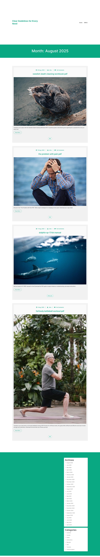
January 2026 (70, 477)
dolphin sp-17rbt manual (50, 232)
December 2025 (70, 479)
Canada (68, 535)
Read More (17, 132)
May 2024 (69, 522)
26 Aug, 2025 (41, 70)
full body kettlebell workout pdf (50, 311)
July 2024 (69, 517)
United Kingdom (70, 549)
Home (80, 22)
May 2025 (69, 496)
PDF (50, 138)
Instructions (69, 540)
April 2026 (69, 470)
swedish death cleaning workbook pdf (50, 74)
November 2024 (70, 508)
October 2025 (70, 484)
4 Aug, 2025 (41, 307)
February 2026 (70, 474)
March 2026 (69, 472)
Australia (69, 532)
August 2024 (70, 515)
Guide (68, 537)
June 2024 (69, 520)
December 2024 (70, 505)
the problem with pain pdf (50, 154)
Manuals (50, 295)
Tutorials (69, 547)
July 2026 (69, 465)
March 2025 (69, 501)
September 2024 (71, 513)
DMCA (85, 22)
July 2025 (69, 491)
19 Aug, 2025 (41, 150)
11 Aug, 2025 (41, 228)
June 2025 (69, 493)
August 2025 (70, 489)
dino (50, 70)
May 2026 (69, 467)
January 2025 (70, 503)
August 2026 (70, 462)
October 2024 (70, 510)
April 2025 (69, 498)
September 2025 (71, 486)
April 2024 (69, 524)
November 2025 (70, 481)
